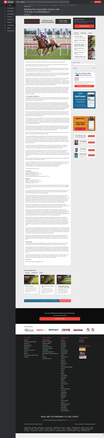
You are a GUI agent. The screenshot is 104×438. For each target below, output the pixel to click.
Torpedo (62, 355)
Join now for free (84, 26)
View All (93, 68)
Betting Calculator (27, 345)
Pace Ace (63, 348)
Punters (78, 430)
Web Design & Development (89, 424)
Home (25, 5)
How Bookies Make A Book (80, 56)
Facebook (82, 341)
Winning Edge (64, 377)
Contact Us (26, 356)
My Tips (25, 351)
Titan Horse (63, 390)
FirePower (63, 368)
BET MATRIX (63, 345)
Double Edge (63, 407)
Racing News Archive (46, 358)
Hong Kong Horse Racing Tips (86, 429)
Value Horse (63, 382)
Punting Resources (32, 5)
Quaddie (63, 429)
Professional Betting (46, 343)
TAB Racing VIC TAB (76, 427)
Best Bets (41, 430)
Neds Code (34, 427)
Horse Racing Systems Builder (30, 341)
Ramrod (62, 387)
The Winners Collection (65, 388)
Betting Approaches (11, 13)
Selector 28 (63, 361)
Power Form (63, 341)
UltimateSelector (64, 409)
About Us (26, 353)
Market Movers (27, 346)
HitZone (62, 372)
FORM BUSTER (64, 353)
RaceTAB (63, 427)
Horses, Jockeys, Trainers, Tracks (31, 355)
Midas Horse (63, 395)
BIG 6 (59, 429)
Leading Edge (64, 392)
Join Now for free (60, 318)
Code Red (63, 365)
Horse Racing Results (71, 430)
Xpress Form (26, 343)
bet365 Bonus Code (86, 430)
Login (91, 1)
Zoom (62, 399)
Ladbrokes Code (27, 427)
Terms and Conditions (79, 424)
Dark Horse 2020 (64, 383)
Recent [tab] (41, 272)
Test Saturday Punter (65, 410)
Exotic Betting (10, 11)
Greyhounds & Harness (47, 346)
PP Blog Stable (45, 350)
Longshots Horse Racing (61, 430)
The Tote (87, 427)
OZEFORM (26, 429)
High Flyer (63, 358)
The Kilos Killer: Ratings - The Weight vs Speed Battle (64, 287)
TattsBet (41, 429)
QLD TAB (46, 429)
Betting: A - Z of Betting (11, 5)
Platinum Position (64, 400)
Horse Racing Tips (48, 427)
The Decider (63, 343)
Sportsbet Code (57, 427)
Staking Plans (10, 19)
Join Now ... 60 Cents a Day (84, 86)
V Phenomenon (64, 363)
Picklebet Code (41, 427)
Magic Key (63, 378)
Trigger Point (63, 393)
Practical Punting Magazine (47, 351)
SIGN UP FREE (97, 1)
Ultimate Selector (64, 351)
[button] (74, 79)
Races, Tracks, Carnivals (47, 348)
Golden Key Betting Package (66, 367)
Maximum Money (64, 356)
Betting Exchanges (11, 30)
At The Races (26, 430)
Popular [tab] (27, 272)
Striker (62, 385)
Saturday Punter (64, 350)
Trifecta (51, 429)
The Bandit (63, 397)
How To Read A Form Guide (49, 430)
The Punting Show (46, 340)
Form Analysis (10, 8)
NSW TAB (37, 429)
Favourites (9, 16)
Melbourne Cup (76, 429)
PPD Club (76, 78)
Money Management (11, 25)
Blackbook (26, 348)
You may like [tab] (34, 272)
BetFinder (26, 340)
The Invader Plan (64, 405)
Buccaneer (63, 360)
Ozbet (91, 427)
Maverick (63, 373)
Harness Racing (34, 430)
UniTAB (82, 427)
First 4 (55, 429)
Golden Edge (63, 346)
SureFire (62, 380)
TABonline (68, 427)
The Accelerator (64, 375)
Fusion (62, 370)
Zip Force (63, 402)
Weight (8, 28)
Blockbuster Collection (65, 404)
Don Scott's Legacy (29, 286)
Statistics (9, 22)
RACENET (31, 429)
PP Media (44, 356)
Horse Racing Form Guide (29, 350)
